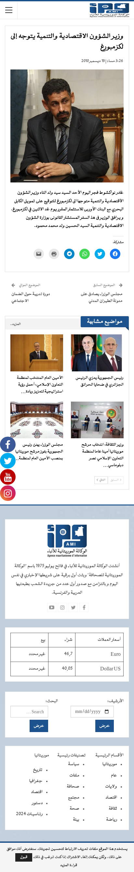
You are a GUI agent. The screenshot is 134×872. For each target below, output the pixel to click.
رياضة (111, 819)
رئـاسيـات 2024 (29, 814)
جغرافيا (36, 781)
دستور (37, 803)
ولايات (111, 786)
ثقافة (113, 808)
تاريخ (38, 770)
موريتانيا (109, 764)
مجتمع (73, 797)
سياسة (73, 764)
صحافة (73, 786)
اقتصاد (111, 797)
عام (114, 775)
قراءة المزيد (68, 865)
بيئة (76, 819)
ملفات (74, 775)
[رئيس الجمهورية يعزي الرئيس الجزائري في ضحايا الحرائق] (97, 352)
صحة (74, 808)
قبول (23, 857)
